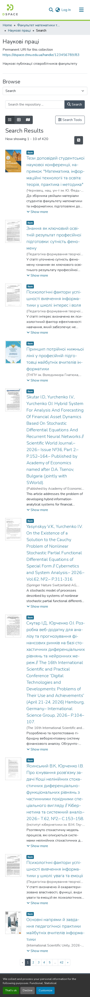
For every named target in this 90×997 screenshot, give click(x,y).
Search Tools (72, 119)
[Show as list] (9, 120)
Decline (27, 990)
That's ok (11, 990)
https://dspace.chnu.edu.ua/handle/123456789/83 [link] (41, 54)
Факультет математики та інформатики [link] (39, 25)
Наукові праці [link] (19, 30)
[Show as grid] (18, 120)
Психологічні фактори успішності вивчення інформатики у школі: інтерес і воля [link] (53, 298)
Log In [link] (66, 9)
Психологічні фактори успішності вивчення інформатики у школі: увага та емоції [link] (54, 869)
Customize (45, 990)
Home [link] (7, 25)
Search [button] (76, 104)
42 (61, 962)
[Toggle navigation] (81, 10)
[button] (10, 9)
